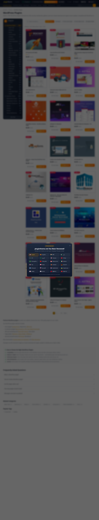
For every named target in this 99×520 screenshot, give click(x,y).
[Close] (70, 246)
